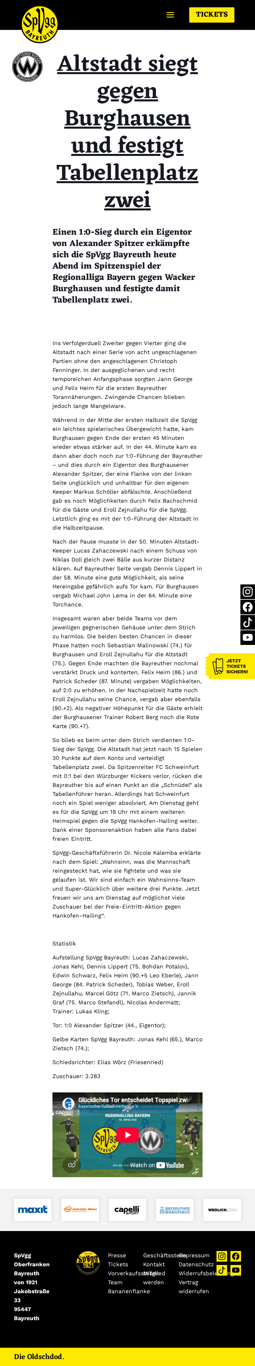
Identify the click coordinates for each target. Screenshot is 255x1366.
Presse (117, 1255)
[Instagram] (247, 591)
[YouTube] (247, 637)
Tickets (212, 14)
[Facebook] (247, 607)
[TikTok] (247, 622)
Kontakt (154, 1264)
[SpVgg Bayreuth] (40, 15)
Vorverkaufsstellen (134, 1273)
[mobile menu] (170, 15)
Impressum (194, 1255)
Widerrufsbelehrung (206, 1273)
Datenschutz (196, 1264)
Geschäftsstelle (164, 1255)
